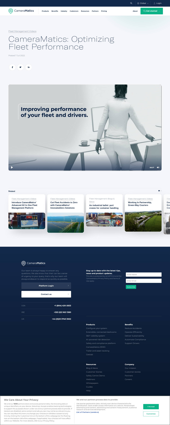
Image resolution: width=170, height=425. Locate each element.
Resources (85, 11)
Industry (64, 11)
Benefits (55, 11)
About (135, 11)
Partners (95, 11)
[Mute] (158, 167)
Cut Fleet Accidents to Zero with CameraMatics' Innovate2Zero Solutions (64, 199)
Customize (151, 414)
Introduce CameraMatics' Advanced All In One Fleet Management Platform (22, 199)
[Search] (131, 3)
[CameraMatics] (21, 11)
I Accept (151, 407)
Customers (74, 11)
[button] (159, 190)
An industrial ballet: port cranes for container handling (104, 197)
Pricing (104, 11)
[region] (85, 410)
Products (45, 11)
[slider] (84, 170)
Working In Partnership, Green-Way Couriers (141, 197)
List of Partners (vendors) (87, 412)
